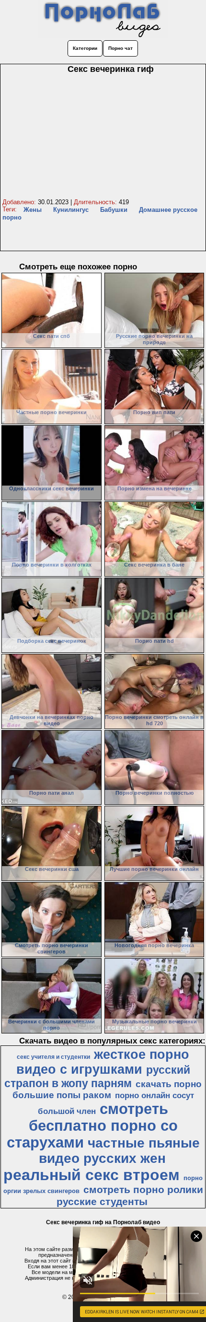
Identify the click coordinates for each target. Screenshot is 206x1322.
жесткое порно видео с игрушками (103, 1062)
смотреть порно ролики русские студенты (130, 1195)
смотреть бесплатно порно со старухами (92, 1125)
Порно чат (120, 48)
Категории (85, 48)
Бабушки (113, 209)
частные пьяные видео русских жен (119, 1151)
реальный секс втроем (91, 1174)
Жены (32, 209)
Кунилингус (71, 209)
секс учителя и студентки (53, 1057)
